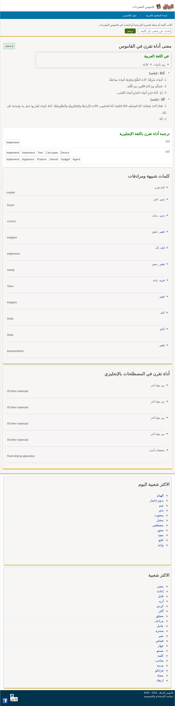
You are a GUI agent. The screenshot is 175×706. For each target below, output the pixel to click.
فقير (162, 231)
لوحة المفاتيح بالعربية (156, 15)
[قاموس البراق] (165, 6)
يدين (162, 199)
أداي (162, 329)
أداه (163, 312)
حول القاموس (130, 15)
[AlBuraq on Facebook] (5, 702)
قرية (162, 280)
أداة (163, 247)
